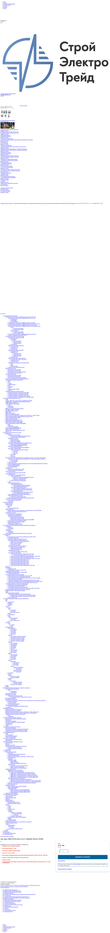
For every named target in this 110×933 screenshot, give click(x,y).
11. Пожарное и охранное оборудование (9, 160)
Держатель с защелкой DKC (19, 479)
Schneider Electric (11, 384)
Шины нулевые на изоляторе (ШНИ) (19, 767)
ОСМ (7, 733)
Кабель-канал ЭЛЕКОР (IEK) (14, 448)
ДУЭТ (9, 674)
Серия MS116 (14, 691)
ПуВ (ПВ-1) (10, 406)
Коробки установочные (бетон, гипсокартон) (15, 714)
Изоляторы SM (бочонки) (13, 755)
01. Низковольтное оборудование (8, 120)
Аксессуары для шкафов (11, 751)
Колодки (7, 743)
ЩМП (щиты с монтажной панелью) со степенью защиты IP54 (24, 777)
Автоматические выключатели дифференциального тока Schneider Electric (24, 326)
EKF (7, 599)
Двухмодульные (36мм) (18, 328)
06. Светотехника (4, 143)
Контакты (5, 7)
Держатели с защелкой (15, 476)
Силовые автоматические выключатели (14, 379)
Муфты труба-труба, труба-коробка (18, 480)
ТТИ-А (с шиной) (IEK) (11, 737)
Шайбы (9, 818)
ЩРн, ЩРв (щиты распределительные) (16, 778)
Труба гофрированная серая (17, 490)
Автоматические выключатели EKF (16, 345)
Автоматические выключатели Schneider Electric (57, 203)
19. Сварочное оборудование (7, 187)
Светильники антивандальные (12, 571)
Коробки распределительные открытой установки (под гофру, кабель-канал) (22, 711)
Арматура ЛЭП (9, 503)
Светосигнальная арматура (14, 703)
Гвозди (9, 808)
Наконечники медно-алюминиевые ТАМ (17, 520)
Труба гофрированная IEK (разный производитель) (19, 494)
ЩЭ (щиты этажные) (12, 784)
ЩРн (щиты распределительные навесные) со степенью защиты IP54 (26, 781)
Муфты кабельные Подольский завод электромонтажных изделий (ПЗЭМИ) (24, 510)
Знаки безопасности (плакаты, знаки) (14, 739)
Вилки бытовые (9, 742)
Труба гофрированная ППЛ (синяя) (18, 487)
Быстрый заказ (61, 860)
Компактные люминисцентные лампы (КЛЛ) (18, 540)
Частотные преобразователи (12, 705)
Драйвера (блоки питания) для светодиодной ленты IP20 (23, 595)
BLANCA (10, 635)
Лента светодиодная (12, 597)
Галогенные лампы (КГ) (13, 537)
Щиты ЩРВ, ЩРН (12, 788)
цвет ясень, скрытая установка (17, 640)
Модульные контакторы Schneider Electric (17, 377)
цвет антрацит (14, 644)
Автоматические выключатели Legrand (16, 358)
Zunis (9, 621)
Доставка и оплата (7, 5)
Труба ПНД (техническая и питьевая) (14, 498)
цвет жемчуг (13, 631)
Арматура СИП (9, 504)
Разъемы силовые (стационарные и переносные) (16, 746)
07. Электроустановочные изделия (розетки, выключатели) (13, 146)
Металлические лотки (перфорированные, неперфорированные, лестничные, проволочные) (26, 457)
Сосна (9, 481)
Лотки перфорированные (13, 465)
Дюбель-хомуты (11, 825)
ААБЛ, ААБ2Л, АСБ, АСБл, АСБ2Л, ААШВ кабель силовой (19, 400)
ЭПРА (7, 591)
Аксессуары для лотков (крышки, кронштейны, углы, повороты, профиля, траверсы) (26, 458)
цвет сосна (13, 456)
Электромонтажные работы (9, 3)
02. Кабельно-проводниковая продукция (9, 129)
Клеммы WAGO (9, 800)
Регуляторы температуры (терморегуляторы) (15, 722)
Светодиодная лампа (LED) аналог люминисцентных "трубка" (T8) (25, 556)
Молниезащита (9, 740)
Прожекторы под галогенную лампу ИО (17, 569)
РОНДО (10, 678)
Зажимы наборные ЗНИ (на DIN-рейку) (16, 754)
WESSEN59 (10, 672)
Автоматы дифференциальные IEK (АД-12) (17, 335)
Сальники (10, 758)
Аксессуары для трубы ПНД (14, 500)
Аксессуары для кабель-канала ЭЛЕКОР (19, 449)
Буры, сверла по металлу (11, 795)
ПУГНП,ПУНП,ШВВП (13, 426)
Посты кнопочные (12, 702)
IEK (9, 382)
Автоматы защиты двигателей (12, 688)
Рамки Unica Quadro (17, 670)
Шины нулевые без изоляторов (17, 766)
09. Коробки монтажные (6, 153)
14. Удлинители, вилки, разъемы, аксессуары (10, 170)
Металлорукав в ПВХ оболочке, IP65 (16, 469)
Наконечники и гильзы (11, 512)
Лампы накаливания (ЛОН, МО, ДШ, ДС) (17, 545)
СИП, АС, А (8, 431)
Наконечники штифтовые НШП (15, 524)
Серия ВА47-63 (14, 349)
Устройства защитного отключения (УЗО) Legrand (19, 395)
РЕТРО (7, 686)
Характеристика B (17, 341)
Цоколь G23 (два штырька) (16, 542)
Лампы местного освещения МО (18, 547)
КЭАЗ (9, 387)
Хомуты (7, 824)
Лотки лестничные (12, 462)
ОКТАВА (10, 604)
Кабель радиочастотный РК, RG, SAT (14, 419)
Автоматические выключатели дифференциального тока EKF (21, 322)
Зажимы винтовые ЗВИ (11, 797)
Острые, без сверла (17, 813)
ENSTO (10, 505)
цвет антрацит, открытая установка (18, 636)
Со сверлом (15, 814)
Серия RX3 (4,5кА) (15, 360)
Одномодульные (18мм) (18, 329)
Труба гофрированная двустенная (15, 495)
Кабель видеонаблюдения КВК (12, 414)
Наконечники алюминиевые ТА (15, 514)
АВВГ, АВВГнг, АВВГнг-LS (12, 402)
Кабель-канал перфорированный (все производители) (20, 442)
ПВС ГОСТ (10, 425)
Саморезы (10, 811)
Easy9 (12, 365)
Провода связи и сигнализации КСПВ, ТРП (15, 430)
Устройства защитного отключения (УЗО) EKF (18, 393)
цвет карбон (13, 632)
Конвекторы (8, 719)
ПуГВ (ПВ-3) (11, 407)
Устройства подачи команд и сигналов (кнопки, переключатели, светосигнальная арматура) (26, 700)
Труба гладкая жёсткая (10, 471)
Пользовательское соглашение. (21, 886)
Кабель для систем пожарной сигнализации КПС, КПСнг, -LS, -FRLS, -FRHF (22, 415)
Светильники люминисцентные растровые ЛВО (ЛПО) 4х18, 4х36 (22, 582)
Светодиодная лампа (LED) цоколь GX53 (20, 563)
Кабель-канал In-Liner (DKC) (14, 434)
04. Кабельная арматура (6, 136)
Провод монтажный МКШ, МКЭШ (13, 428)
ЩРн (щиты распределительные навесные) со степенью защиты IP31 (26, 780)
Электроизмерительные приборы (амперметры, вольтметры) (19, 533)
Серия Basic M (14, 319)
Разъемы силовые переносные (14, 747)
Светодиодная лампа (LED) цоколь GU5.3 (20, 561)
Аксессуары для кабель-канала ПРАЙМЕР (20, 447)
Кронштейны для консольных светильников (17, 584)
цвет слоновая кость (15, 612)
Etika (9, 608)
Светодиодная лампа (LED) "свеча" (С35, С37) (23, 555)
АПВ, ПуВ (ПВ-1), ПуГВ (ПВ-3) (13, 403)
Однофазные (8, 526)
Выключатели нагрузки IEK (14, 370)
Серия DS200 (13, 320)
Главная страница (4, 203)
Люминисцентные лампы (13, 550)
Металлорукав (9, 468)
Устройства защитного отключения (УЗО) (15, 391)
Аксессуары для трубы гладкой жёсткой (16, 472)
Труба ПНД (10, 501)
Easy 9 (12, 327)
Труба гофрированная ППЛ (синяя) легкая (22, 488)
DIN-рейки (10, 753)
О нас (4, 1)
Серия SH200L (14, 344)
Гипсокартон (11, 716)
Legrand (10, 383)
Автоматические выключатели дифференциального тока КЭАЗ (22, 334)
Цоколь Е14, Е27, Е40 (15, 544)
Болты (9, 805)
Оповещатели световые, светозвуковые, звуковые (16, 730)
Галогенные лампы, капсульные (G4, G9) (17, 539)
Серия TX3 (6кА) (14, 361)
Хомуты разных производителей (15, 828)
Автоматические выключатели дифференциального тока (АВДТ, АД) (21, 316)
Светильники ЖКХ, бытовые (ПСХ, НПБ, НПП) (16, 572)
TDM (9, 385)
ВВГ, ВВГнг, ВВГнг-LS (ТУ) (12, 410)
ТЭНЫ (7, 725)
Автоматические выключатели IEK (15, 350)
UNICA (9, 660)
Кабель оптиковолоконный (11, 418)
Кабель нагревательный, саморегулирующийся (16, 718)
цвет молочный (14, 650)
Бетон (9, 715)
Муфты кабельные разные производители (17, 511)
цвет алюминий (14, 618)
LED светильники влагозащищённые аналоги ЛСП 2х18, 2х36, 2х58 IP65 (24, 577)
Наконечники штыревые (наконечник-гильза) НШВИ (22, 519)
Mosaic (9, 613)
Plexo (9, 615)
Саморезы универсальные (16, 816)
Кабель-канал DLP (15, 439)
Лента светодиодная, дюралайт (12, 592)
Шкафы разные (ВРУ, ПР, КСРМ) (15, 770)
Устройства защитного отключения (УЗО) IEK (18, 394)
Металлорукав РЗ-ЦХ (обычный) (15, 470)
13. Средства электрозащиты (7, 167)
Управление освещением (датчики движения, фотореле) (18, 589)
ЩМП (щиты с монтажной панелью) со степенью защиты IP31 (24, 775)
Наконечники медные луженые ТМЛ (16, 521)
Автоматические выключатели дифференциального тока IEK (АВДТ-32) (24, 323)
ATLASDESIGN (11, 628)
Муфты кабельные (10, 509)
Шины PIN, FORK (12, 759)
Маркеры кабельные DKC (13, 802)
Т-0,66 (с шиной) (9, 734)
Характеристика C (17, 342)
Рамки (12, 666)
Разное (7, 829)
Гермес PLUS (11, 601)
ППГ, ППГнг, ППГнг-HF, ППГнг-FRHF (14, 422)
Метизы (7, 804)
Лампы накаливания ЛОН (16, 549)
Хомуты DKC (11, 826)
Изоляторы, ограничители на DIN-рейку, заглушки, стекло (21, 756)
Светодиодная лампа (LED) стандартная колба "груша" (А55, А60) (25, 558)
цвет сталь (13, 634)
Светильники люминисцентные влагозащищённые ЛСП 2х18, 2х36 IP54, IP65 (25, 581)
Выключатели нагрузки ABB (14, 369)
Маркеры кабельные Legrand (14, 803)
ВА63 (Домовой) (71, 203)
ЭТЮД (9, 679)
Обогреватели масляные (11, 721)
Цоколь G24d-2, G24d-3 (16, 543)
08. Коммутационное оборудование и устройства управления (14, 150)
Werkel (7, 685)
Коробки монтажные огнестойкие (13, 710)
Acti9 (12, 363)
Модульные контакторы (11, 374)
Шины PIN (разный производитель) (18, 763)
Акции (4, 8)
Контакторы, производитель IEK (15, 695)
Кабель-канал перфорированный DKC (19, 444)
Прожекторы (8, 567)
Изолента (8, 798)
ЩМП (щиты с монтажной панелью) (16, 771)
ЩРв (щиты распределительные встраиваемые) (21, 779)
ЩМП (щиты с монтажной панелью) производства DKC (23, 773)
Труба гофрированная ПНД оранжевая (21, 485)
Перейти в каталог (5, 121)
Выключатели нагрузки (11, 368)
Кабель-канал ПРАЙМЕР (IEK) (15, 446)
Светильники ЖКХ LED (13, 573)
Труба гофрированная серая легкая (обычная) (23, 492)
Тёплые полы (8, 724)
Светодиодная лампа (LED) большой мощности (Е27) (22, 557)
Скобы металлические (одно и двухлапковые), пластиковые (19, 821)
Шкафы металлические (11, 769)
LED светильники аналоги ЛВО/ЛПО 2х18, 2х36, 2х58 (20, 575)
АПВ (9, 405)
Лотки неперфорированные (14, 464)
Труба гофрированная (10, 473)
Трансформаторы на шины (11, 735)
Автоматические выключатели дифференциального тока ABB (21, 318)
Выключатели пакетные (11, 693)
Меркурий (10, 527)
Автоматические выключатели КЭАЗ (16, 367)
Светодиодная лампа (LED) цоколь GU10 (20, 560)
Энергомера (10, 528)
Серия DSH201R (14, 321)
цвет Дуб (15, 452)
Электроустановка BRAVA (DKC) (18, 437)
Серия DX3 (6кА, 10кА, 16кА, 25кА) (19, 359)
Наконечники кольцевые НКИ (17, 518)
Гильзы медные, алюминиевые (15, 513)
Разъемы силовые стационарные (15, 748)
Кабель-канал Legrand (13, 438)
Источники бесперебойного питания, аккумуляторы (17, 729)
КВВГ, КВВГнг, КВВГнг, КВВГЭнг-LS (14, 421)
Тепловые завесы (9, 723)
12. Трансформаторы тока (6, 163)
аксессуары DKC (14, 460)
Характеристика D (17, 343)
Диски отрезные (9, 796)
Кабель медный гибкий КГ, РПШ (13, 417)
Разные (12, 827)
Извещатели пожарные (11, 727)
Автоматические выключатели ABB (16, 337)
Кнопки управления (12, 701)
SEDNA (10, 653)
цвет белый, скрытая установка (17, 638)
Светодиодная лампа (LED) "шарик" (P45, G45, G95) (22, 553)
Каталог (5, 2)
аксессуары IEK (14, 461)
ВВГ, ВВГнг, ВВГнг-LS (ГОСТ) (12, 409)
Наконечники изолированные (14, 516)
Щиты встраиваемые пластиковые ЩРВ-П (20, 789)
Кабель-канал (8, 433)
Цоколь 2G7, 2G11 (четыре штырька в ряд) (20, 541)
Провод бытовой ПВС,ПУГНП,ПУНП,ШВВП (16, 423)
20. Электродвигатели (5, 191)
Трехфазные (8, 529)
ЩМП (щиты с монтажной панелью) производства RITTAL (24, 774)
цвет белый (13, 454)
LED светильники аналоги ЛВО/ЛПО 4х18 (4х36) (19, 576)
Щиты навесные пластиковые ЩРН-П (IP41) (20, 790)
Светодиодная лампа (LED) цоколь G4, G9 (20, 559)
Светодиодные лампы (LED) (14, 552)
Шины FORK (14, 761)
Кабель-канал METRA (15, 441)
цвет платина (13, 651)
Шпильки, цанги (11, 819)
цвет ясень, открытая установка (17, 639)
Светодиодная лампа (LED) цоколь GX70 (20, 564)
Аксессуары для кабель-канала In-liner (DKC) (20, 436)
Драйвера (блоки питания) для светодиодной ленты (19, 593)
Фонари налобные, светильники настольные (15, 590)
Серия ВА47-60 (14, 357)
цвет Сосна (15, 453)
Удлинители (8, 749)
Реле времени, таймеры (11, 698)
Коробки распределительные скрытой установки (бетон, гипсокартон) (21, 713)
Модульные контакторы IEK (14, 376)
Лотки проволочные (12, 466)
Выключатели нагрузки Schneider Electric (17, 371)
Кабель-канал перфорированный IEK (19, 445)
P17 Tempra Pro (11, 614)
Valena (9, 616)
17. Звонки (3, 180)
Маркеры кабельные (10, 801)
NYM (7, 399)
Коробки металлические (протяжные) (14, 709)
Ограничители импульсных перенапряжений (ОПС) (17, 378)
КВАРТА (10, 603)
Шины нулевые (11, 764)
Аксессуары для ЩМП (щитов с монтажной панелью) (22, 772)
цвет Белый (15, 450)
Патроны (8, 566)
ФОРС (9, 605)
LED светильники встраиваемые (15, 579)
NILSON (7, 622)
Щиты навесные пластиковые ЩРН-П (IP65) (20, 792)
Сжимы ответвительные (11, 820)
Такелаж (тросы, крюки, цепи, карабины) (17, 817)
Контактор (10, 386)
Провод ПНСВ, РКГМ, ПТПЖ (12, 429)
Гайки (9, 806)
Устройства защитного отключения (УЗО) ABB (18, 392)
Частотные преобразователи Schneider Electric (18, 706)
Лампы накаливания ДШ (16, 548)
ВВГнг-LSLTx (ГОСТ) (10, 413)
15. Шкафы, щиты (4, 174)
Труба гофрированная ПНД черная (20, 486)
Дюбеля (10, 810)
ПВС (9, 424)
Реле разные (8, 707)
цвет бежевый (14, 629)
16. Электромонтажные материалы (8, 177)
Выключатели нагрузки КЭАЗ (14, 373)
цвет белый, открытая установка (18, 637)
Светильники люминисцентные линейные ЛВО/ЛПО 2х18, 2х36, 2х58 (23, 580)
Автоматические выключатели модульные (37, 203)
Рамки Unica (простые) (18, 667)
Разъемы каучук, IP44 (10, 745)
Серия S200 (13, 339)
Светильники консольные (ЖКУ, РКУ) (16, 585)
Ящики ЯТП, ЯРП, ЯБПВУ (12, 793)
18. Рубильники (4, 184)
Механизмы (13, 661)
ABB (9, 381)
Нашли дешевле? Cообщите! (65, 869)
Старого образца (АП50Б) (13, 389)
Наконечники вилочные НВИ (17, 517)
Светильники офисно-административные (15, 574)
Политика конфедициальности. (7, 886)
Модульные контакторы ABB (14, 375)
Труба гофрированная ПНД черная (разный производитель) (21, 497)
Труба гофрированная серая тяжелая (21, 493)
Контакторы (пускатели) (11, 694)
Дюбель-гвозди (11, 809)
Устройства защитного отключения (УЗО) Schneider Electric (21, 397)
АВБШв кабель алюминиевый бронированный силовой (18, 401)
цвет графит (13, 647)
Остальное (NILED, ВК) (13, 508)
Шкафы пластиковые (10, 785)
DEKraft (10, 390)
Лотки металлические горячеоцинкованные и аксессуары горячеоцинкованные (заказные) (27, 463)
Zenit (12, 626)
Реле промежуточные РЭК (11, 699)
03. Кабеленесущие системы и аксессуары (10, 132)
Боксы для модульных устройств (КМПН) (17, 786)
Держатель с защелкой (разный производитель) (23, 477)
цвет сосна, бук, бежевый (16, 684)
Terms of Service (33, 885)
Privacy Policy (25, 885)
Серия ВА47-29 (14, 347)
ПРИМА (10, 675)
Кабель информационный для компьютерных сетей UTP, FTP (19, 416)
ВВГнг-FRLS (8, 411)
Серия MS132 (14, 692)
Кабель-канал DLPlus (15, 440)
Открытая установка (15, 676)
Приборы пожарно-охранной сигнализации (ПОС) (17, 731)
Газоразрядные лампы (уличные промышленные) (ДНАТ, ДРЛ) (22, 536)
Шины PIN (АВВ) (15, 762)
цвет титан (13, 659)
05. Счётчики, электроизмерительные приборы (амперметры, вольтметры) (17, 139)
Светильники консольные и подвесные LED (18, 587)
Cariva (9, 607)
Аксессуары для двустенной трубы (18, 496)
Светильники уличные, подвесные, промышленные (17, 583)
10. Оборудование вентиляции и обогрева (10, 156)
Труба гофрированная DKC (14, 482)
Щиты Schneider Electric (13, 787)
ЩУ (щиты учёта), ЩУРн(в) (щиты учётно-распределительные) (22, 782)
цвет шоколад (14, 652)
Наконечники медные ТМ (13, 523)
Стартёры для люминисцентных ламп (19, 551)
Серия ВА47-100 (14, 346)
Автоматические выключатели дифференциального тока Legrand (22, 324)
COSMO (12, 624)
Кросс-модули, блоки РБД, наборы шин (19, 765)
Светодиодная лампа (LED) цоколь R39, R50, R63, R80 (23, 565)
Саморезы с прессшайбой (16, 812)
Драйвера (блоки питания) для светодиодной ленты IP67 (23, 596)
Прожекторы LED (12, 568)
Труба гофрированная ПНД (17, 484)
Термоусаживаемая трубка (11, 822)
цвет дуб (12, 455)
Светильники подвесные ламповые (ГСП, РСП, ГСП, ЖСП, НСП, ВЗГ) (23, 588)
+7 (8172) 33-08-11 (76, 864)
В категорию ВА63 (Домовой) (7, 836)
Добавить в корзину (82, 857)
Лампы (7, 535)
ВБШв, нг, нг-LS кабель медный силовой (15, 408)
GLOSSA (10, 642)
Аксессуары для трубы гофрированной (16, 474)
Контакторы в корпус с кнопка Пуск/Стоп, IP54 (21, 697)
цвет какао (13, 611)
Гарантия (5, 6)
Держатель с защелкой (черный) (20, 478)
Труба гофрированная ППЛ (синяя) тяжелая (22, 489)
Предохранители (11, 757)
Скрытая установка (15, 677)
